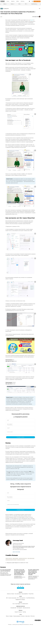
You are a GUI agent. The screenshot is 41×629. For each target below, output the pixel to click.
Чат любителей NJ (24, 603)
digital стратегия (9, 558)
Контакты (22, 1)
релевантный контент (23, 558)
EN (20, 586)
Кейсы (17, 1)
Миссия (7, 616)
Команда (10, 616)
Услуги (8, 1)
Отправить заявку (37, 1)
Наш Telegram (18, 603)
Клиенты (12, 1)
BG (18, 586)
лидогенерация (15, 558)
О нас (14, 603)
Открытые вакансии (16, 616)
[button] (29, 1)
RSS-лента (32, 616)
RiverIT (31, 20)
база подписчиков (31, 558)
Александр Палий (18, 540)
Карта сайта (27, 616)
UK (39, 8)
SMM (1, 8)
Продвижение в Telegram (20, 599)
